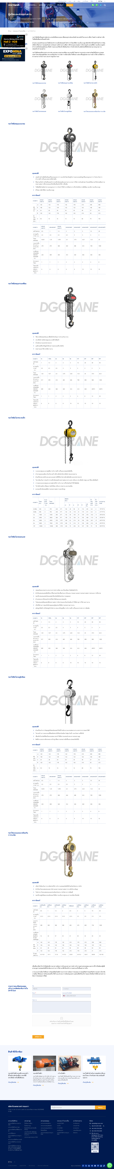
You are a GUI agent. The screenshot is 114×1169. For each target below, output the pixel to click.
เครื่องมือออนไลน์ (62, 1)
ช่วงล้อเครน (76, 1123)
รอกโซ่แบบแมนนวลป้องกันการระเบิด (94, 111)
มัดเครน (75, 1132)
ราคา (70, 1)
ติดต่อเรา (69, 5)
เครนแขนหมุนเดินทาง (46, 1128)
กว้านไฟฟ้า (60, 1128)
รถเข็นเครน (60, 1130)
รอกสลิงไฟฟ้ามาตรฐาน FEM (63, 1133)
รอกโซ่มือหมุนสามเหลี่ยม (65, 83)
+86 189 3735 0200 (97, 1128)
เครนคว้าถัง (76, 1125)
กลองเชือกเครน (77, 1130)
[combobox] (64, 995)
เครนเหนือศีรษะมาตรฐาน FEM (14, 1136)
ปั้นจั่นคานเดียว (28, 1123)
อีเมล (34, 993)
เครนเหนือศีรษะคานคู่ (13, 1127)
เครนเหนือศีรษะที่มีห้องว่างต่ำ (15, 1130)
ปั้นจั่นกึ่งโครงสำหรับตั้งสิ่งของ (30, 1128)
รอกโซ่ (59, 1125)
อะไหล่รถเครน (77, 1121)
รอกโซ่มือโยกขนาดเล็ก (90, 83)
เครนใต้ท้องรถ (12, 1133)
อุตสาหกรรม (31, 5)
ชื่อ (33, 986)
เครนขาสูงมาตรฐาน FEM (31, 1137)
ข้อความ (34, 1000)
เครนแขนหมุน (45, 1121)
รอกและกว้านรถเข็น (19, 31)
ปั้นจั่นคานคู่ (27, 1125)
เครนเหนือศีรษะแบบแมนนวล (14, 1142)
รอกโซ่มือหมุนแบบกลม (39, 83)
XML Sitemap (32, 1165)
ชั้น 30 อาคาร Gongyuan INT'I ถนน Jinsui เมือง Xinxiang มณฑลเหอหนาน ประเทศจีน (97, 1137)
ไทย (101, 1)
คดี (74, 1)
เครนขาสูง (27, 1121)
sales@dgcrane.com (97, 1123)
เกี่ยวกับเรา (60, 5)
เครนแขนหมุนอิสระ (46, 1123)
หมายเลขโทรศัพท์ (67, 993)
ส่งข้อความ (38, 1036)
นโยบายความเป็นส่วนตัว (43, 1165)
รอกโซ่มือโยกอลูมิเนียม (65, 111)
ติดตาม (100, 1107)
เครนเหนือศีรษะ (13, 1121)
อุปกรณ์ (41, 5)
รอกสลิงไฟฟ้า (60, 1123)
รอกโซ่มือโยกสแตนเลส (39, 111)
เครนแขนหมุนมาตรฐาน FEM (47, 1133)
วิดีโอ (92, 1)
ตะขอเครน (76, 1128)
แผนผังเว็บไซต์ (22, 1165)
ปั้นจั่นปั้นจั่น (44, 1130)
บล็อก (79, 1)
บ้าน (9, 31)
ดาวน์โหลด (85, 1)
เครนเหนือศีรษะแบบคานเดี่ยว (14, 1124)
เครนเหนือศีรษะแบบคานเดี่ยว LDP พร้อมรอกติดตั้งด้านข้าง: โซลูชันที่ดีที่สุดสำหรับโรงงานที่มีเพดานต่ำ (15, 1148)
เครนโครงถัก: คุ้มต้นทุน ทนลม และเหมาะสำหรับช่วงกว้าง (30, 1133)
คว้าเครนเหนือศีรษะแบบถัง (15, 1139)
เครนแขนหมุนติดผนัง (46, 1125)
